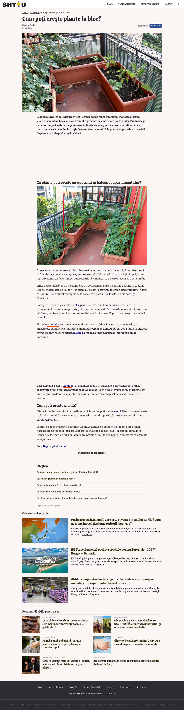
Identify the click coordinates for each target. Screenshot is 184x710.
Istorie (41, 687)
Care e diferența (56, 687)
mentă (117, 411)
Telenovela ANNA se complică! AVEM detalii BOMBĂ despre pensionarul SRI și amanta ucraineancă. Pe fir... (137, 624)
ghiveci (51, 506)
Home (110, 4)
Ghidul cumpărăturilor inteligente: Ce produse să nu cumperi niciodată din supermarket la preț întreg (112, 581)
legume (67, 385)
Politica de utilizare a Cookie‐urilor (85, 693)
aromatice (53, 324)
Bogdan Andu (28, 25)
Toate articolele (126, 4)
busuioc (78, 332)
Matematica (125, 687)
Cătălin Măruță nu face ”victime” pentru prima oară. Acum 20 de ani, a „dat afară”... (66, 664)
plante (58, 506)
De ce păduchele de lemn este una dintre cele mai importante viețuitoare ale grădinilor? (65, 624)
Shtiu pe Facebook (150, 4)
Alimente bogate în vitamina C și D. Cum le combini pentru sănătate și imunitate (137, 642)
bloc (77, 305)
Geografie (73, 687)
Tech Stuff (141, 687)
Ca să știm (35, 12)
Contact (168, 4)
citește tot (87, 534)
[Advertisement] (92, 158)
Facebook (155, 26)
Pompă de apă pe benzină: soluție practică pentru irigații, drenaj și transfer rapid (61, 644)
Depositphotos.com (55, 446)
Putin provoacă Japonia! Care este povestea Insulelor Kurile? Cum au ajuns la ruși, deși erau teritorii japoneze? (116, 522)
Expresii (111, 687)
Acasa (25, 12)
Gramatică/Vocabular (92, 687)
